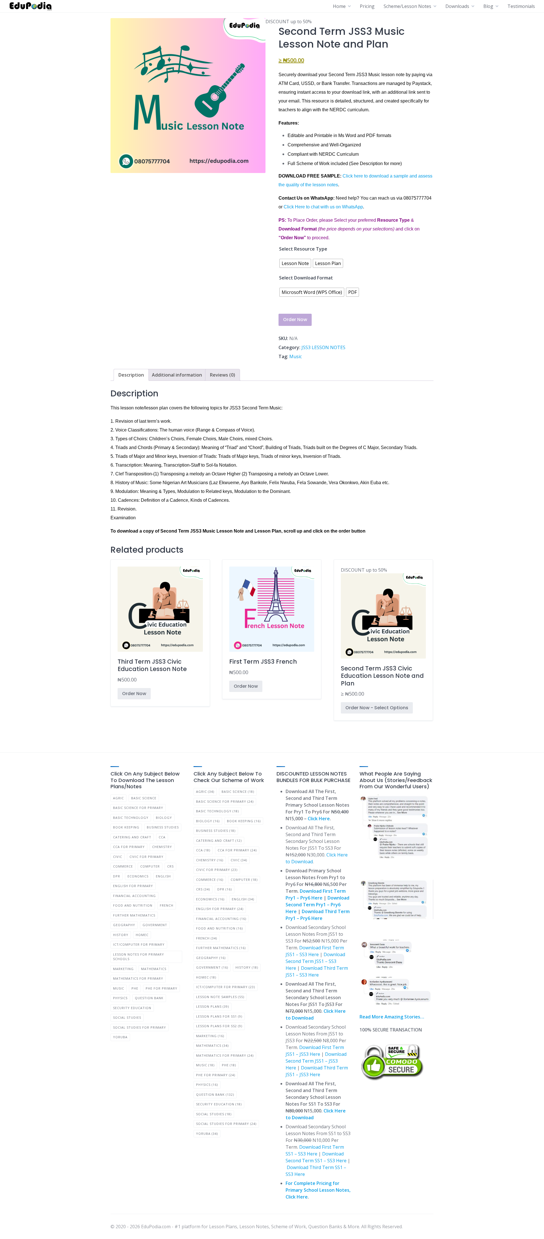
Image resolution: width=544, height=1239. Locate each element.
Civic (117, 857)
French (166, 905)
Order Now (295, 319)
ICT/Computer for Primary (139, 944)
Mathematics (153, 969)
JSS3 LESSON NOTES (323, 347)
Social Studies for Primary (139, 1027)
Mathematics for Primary (138, 978)
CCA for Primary (129, 847)
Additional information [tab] (177, 375)
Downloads (457, 6)
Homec (142, 935)
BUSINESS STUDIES (163, 827)
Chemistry (162, 847)
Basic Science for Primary (138, 808)
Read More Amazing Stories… (392, 1017)
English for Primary (133, 886)
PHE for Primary (161, 988)
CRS (170, 866)
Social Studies (127, 1017)
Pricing (367, 6)
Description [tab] (131, 375)
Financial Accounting (134, 896)
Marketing (123, 969)
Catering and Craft (132, 837)
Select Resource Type (303, 249)
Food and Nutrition (132, 905)
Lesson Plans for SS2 (219, 1026)
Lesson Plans (212, 1006)
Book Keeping (126, 827)
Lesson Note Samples (220, 997)
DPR (116, 876)
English (163, 876)
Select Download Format (306, 278)
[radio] (295, 263)
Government (155, 925)
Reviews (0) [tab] (222, 375)
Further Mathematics (134, 915)
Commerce (123, 866)
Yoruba (120, 1037)
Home (339, 6)
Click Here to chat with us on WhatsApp (323, 206)
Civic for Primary (146, 857)
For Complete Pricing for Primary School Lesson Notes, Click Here (318, 1190)
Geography (124, 925)
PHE (134, 988)
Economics (138, 876)
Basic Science (143, 798)
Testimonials (521, 6)
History (120, 935)
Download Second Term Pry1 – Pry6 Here (317, 905)
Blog (488, 6)
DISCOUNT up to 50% (382, 632)
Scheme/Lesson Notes (407, 6)
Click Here (319, 818)
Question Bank (149, 998)
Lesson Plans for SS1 (219, 1016)
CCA (162, 837)
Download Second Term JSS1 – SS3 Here (315, 961)
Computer (150, 866)
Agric (118, 798)
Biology (164, 817)
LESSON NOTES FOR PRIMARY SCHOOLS (138, 956)
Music (295, 356)
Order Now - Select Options (376, 707)
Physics (120, 998)
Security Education (132, 1008)
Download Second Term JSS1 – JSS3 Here (316, 1061)
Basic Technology (130, 817)
